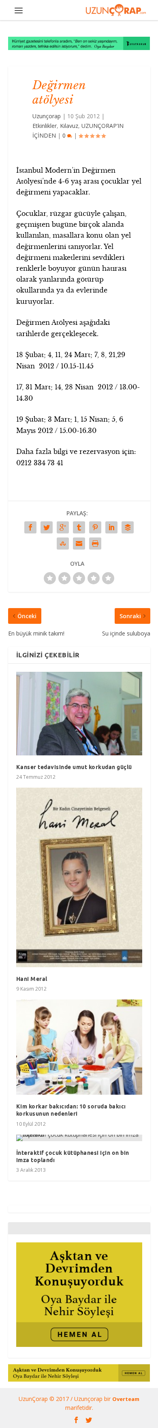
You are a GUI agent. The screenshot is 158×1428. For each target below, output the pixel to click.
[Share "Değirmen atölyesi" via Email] (79, 543)
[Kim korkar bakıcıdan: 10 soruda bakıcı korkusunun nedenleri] (79, 1047)
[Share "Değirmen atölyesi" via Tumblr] (79, 527)
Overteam (125, 1399)
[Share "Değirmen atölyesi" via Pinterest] (95, 527)
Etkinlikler (44, 126)
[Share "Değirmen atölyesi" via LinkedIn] (111, 527)
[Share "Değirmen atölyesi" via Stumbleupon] (63, 543)
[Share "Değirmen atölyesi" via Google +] (63, 527)
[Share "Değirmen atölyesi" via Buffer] (128, 527)
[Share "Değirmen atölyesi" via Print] (95, 543)
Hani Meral (31, 979)
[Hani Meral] (79, 877)
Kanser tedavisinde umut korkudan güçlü (74, 767)
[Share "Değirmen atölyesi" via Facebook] (30, 527)
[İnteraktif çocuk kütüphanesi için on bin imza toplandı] (79, 1138)
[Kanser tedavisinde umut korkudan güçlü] (79, 713)
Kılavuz (69, 126)
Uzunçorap (46, 116)
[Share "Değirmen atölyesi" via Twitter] (46, 527)
